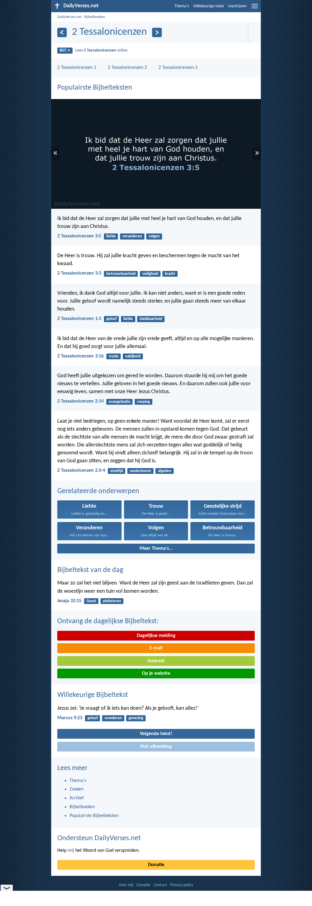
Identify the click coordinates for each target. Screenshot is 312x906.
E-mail (156, 648)
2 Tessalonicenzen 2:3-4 (81, 470)
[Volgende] (156, 32)
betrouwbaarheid (121, 274)
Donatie (156, 864)
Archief (76, 798)
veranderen (132, 236)
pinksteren (112, 601)
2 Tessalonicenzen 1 (76, 67)
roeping (143, 402)
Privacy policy (181, 885)
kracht (170, 274)
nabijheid (132, 356)
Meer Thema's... (156, 548)
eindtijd (116, 471)
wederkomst (140, 471)
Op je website (156, 673)
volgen (154, 236)
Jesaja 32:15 (69, 601)
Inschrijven (237, 6)
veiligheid (150, 274)
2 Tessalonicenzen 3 (177, 67)
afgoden (164, 471)
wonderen (113, 718)
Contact (160, 885)
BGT (63, 50)
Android (156, 661)
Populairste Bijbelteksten (94, 87)
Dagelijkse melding (156, 635)
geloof (111, 319)
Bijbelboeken (94, 17)
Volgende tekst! (156, 733)
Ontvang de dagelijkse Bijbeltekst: (107, 621)
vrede (114, 356)
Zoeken (76, 789)
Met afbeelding (156, 746)
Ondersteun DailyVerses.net (99, 838)
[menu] (255, 8)
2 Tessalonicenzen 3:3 (79, 273)
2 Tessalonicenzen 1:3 (79, 318)
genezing (136, 718)
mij (71, 850)
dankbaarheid (151, 319)
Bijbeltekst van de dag (90, 570)
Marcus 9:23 (69, 718)
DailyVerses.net (69, 17)
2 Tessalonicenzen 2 (127, 67)
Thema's (182, 6)
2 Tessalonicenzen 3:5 (79, 236)
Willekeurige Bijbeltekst (92, 695)
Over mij (126, 885)
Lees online (101, 50)
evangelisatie (119, 402)
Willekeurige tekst (208, 6)
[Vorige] (62, 32)
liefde (111, 236)
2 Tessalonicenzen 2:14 (80, 401)
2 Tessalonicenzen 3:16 (80, 356)
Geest (91, 601)
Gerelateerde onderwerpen (98, 491)
